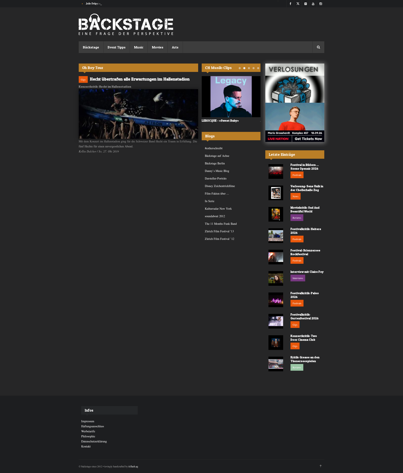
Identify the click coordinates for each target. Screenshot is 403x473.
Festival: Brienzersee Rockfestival (305, 252)
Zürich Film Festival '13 (219, 231)
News (295, 196)
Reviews (297, 217)
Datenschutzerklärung (94, 441)
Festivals (297, 175)
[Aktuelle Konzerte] (294, 122)
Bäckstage (91, 47)
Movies (157, 47)
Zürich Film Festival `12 (219, 239)
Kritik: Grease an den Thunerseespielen (304, 359)
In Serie (209, 201)
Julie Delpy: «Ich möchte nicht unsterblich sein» (111, 3)
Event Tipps (117, 47)
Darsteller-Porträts (215, 178)
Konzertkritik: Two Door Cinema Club (303, 337)
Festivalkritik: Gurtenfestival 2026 (304, 316)
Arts (175, 47)
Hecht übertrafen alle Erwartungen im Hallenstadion (140, 79)
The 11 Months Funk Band (221, 224)
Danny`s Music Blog (217, 171)
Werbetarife (88, 431)
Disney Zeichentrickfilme (220, 186)
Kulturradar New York (218, 209)
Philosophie (88, 436)
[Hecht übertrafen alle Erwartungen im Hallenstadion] (138, 114)
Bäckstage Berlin (215, 163)
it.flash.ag (133, 466)
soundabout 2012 (215, 216)
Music (138, 47)
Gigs (83, 79)
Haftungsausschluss (92, 426)
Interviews (298, 278)
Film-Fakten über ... (217, 193)
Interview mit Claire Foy (307, 271)
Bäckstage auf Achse (217, 156)
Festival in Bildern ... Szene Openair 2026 (304, 166)
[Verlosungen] (294, 83)
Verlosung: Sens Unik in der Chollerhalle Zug (306, 188)
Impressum (87, 421)
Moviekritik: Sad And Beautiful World (305, 209)
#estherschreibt (213, 148)
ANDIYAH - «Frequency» (218, 120)
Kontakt (86, 446)
